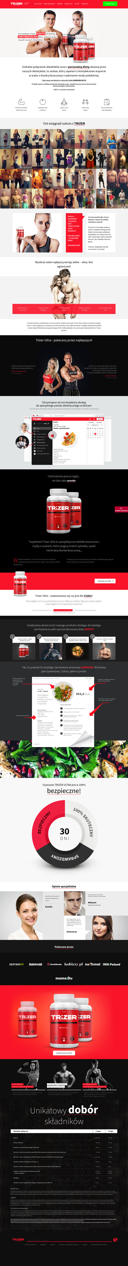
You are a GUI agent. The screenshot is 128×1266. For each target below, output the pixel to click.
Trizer (83, 1225)
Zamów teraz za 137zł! (64, 1053)
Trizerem (85, 1229)
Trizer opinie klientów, (66, 1227)
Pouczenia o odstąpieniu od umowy (69, 1244)
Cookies (52, 1244)
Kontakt (77, 4)
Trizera (12, 1227)
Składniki (59, 4)
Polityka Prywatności (30, 1244)
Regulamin (43, 1244)
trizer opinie (32, 1225)
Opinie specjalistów (49, 4)
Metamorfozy (69, 4)
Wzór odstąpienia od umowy (99, 1244)
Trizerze (35, 1229)
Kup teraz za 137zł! (104, 581)
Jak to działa (37, 4)
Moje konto (85, 4)
